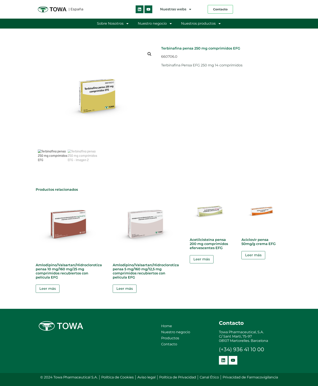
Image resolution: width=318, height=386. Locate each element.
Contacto (169, 344)
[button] (149, 54)
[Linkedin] (139, 9)
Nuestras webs (173, 9)
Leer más (47, 289)
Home (166, 326)
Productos (170, 338)
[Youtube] (148, 9)
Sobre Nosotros (110, 23)
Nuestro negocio (152, 23)
